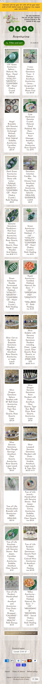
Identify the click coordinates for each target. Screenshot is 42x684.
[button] (14, 43)
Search (7, 671)
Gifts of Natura (20, 677)
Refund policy (32, 671)
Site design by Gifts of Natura (21, 679)
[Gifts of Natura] (11, 18)
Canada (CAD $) (20, 651)
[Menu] (11, 29)
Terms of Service (18, 671)
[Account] (18, 29)
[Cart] (24, 29)
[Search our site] (31, 29)
